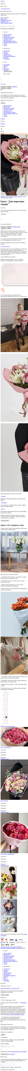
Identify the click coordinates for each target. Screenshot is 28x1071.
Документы (6, 58)
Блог (5, 67)
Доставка (6, 53)
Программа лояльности (9, 56)
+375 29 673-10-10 (5, 246)
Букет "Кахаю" (4, 800)
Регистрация (11, 1054)
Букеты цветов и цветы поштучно (14, 196)
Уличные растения (8, 38)
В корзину (3, 86)
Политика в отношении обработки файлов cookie (11, 947)
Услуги (5, 43)
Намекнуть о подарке (6, 88)
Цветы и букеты (8, 34)
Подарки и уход (5, 21)
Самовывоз (4, 502)
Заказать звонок (7, 71)
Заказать (9, 86)
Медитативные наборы (6, 23)
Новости (6, 66)
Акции (5, 45)
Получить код (4, 1054)
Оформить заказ (16, 226)
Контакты (6, 70)
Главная (3, 196)
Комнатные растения (6, 20)
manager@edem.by (5, 988)
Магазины (6, 68)
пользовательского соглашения (19, 1051)
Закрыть (3, 102)
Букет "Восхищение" (6, 747)
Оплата (5, 52)
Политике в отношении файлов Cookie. (14, 1014)
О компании (7, 64)
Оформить (14, 86)
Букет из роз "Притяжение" (8, 854)
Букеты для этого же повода (8, 726)
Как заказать (7, 50)
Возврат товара (7, 54)
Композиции (4, 19)
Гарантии (6, 57)
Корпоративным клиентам (10, 42)
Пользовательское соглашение (8, 946)
